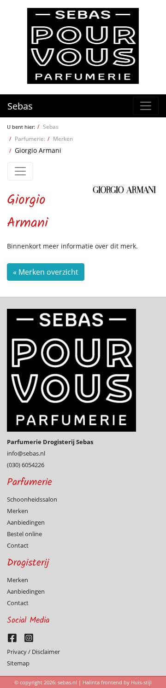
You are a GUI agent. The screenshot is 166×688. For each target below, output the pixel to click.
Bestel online (24, 534)
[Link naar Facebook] (15, 640)
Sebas (20, 106)
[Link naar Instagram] (31, 640)
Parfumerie (29, 482)
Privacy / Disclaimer (33, 652)
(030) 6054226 (25, 465)
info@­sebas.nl (26, 453)
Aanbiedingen (26, 522)
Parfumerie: (30, 138)
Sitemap (18, 663)
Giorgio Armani (38, 150)
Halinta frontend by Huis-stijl (117, 682)
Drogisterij (28, 563)
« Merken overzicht (45, 272)
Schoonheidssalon (32, 499)
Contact (18, 545)
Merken (63, 138)
